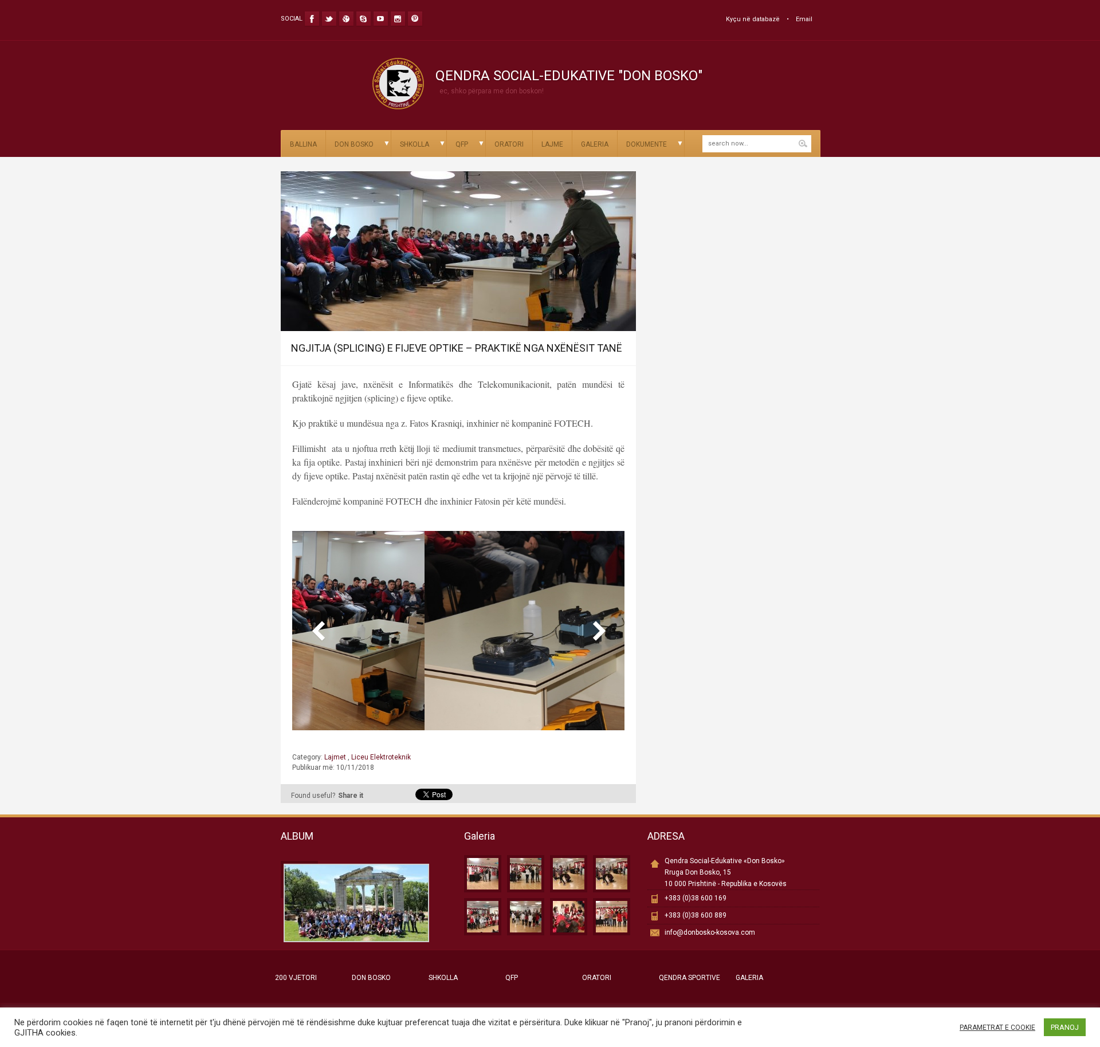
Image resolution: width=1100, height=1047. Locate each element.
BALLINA (303, 144)
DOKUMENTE (646, 144)
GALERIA (594, 144)
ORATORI (509, 144)
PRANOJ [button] (1065, 1027)
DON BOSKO (354, 144)
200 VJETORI (296, 978)
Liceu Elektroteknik (380, 757)
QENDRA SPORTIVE (689, 978)
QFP (461, 144)
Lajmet (336, 757)
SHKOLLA (414, 144)
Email (804, 19)
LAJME (552, 144)
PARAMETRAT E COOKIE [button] (997, 1028)
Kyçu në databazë (753, 19)
